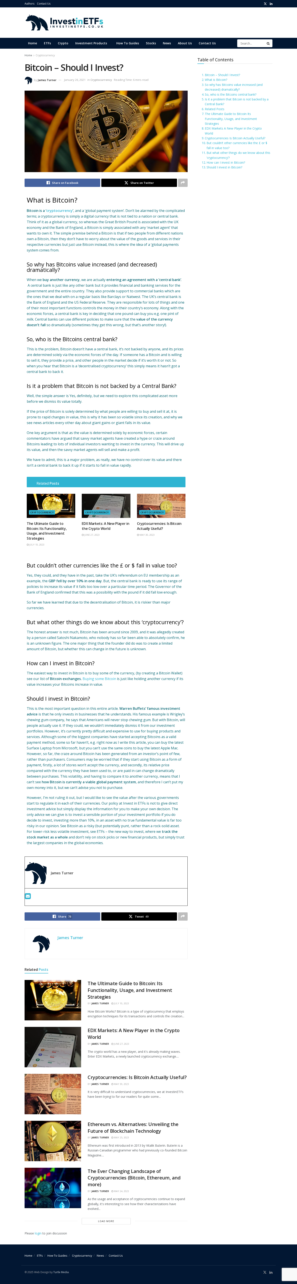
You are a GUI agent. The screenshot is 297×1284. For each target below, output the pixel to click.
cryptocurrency (59, 210)
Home (32, 43)
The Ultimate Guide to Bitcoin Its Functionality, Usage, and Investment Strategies (231, 119)
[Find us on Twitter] (265, 4)
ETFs (47, 43)
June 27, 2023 (92, 534)
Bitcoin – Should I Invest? (222, 75)
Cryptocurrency (45, 55)
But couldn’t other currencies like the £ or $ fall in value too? (237, 145)
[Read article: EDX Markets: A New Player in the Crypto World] (106, 506)
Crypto (63, 43)
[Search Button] (268, 43)
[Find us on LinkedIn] (271, 4)
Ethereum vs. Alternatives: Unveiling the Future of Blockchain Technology (133, 1127)
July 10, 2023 (36, 544)
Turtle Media (61, 1272)
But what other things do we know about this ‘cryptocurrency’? (238, 155)
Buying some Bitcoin (99, 678)
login (38, 1233)
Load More (106, 1221)
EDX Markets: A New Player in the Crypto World (105, 526)
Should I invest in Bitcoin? (224, 167)
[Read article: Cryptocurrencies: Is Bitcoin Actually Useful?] (161, 506)
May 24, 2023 (121, 1191)
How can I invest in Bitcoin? (226, 162)
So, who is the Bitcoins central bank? (230, 94)
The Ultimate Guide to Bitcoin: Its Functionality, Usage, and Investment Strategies (47, 531)
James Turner (47, 80)
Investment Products (91, 43)
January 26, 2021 (74, 80)
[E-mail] (28, 897)
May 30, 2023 (147, 534)
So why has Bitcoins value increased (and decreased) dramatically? (234, 87)
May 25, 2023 (121, 1137)
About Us (185, 43)
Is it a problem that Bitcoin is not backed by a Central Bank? (237, 101)
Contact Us (43, 3)
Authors (29, 3)
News (167, 43)
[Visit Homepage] (64, 22)
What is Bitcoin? (216, 80)
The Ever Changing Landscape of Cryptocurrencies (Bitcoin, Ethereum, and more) (134, 1178)
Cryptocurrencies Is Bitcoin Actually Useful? (235, 138)
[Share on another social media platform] (183, 183)
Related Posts (214, 109)
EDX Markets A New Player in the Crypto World (233, 130)
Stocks (151, 43)
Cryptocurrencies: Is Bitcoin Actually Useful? (159, 526)
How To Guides (127, 43)
